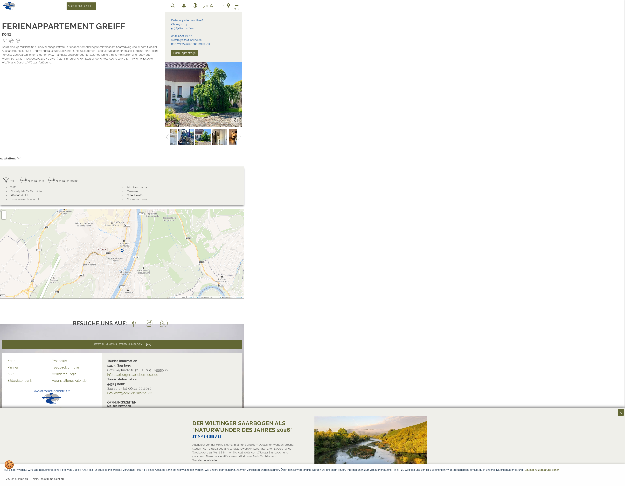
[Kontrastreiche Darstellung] (195, 6)
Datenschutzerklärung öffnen (541, 469)
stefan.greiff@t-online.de (186, 39)
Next (239, 137)
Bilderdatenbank (19, 381)
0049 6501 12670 (181, 36)
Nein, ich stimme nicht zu (48, 478)
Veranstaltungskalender (70, 381)
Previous (167, 137)
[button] (11, 158)
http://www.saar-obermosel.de (190, 43)
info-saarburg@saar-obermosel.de (132, 375)
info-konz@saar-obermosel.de (129, 393)
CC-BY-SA (217, 297)
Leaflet (173, 297)
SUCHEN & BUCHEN (81, 6)
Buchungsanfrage (184, 53)
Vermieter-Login (64, 374)
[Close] (621, 412)
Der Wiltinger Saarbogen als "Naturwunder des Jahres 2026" (242, 426)
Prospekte (59, 361)
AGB (10, 374)
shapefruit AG (237, 297)
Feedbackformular (65, 367)
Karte (11, 361)
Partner (12, 367)
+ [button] (4, 212)
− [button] (4, 217)
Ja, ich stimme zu (17, 478)
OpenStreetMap (194, 297)
